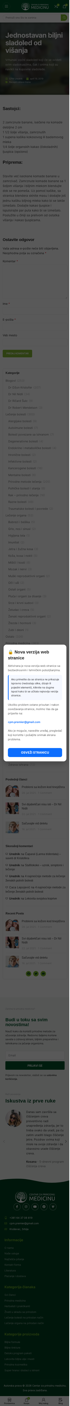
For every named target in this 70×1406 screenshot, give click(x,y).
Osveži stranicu (35, 752)
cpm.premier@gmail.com (24, 722)
